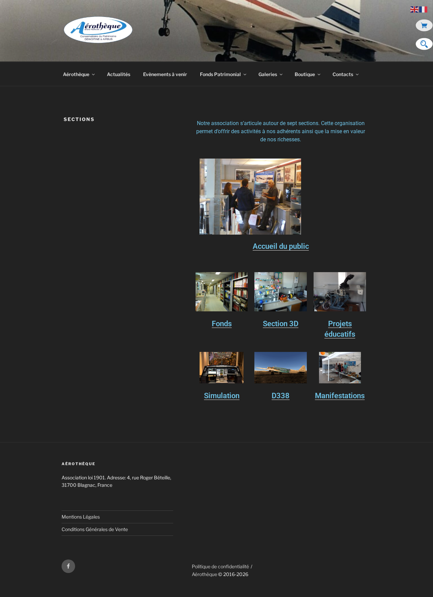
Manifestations (340, 395)
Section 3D (280, 323)
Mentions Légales (81, 517)
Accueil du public (281, 246)
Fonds (222, 323)
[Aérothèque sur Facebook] (68, 566)
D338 (281, 395)
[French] (423, 9)
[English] (414, 9)
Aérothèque (76, 74)
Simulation (222, 395)
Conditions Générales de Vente (95, 529)
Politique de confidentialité (220, 566)
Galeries (267, 74)
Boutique (305, 74)
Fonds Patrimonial (220, 74)
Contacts (343, 74)
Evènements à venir (165, 74)
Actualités (118, 74)
